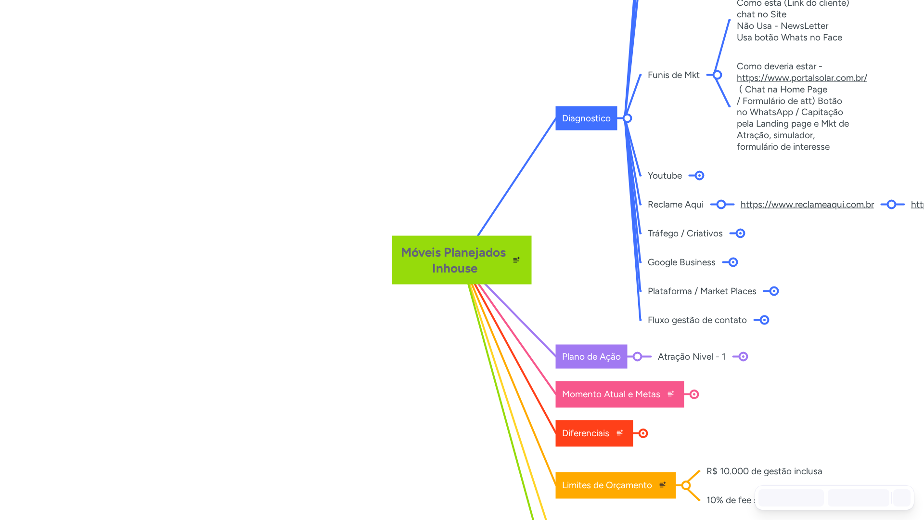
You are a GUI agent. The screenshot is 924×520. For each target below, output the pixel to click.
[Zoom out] (838, 498)
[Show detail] (901, 498)
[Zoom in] (878, 498)
